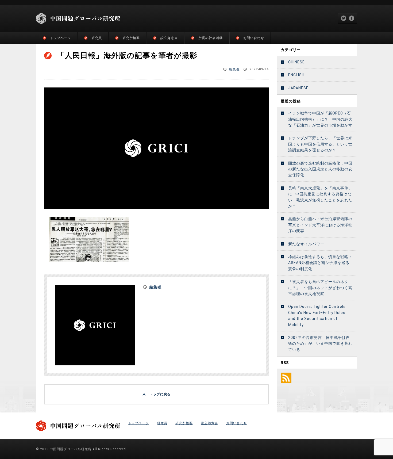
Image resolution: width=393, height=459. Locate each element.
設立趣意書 (169, 38)
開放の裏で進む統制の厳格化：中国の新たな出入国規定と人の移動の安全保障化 (320, 169)
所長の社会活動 (210, 38)
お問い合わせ (253, 38)
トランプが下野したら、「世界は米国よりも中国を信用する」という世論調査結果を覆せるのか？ (320, 144)
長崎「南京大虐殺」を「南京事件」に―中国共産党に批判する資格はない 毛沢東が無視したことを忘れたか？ (320, 197)
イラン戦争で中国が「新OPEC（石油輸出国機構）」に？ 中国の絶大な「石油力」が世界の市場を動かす (320, 119)
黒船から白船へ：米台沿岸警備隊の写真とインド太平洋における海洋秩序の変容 (320, 225)
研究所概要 (131, 38)
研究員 (96, 38)
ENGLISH (296, 75)
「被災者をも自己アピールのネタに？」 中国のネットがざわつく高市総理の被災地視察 (320, 288)
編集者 (234, 69)
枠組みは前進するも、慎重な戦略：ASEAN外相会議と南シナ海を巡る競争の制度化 (320, 263)
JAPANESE (298, 88)
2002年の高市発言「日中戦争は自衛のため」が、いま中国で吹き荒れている (320, 343)
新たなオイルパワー (306, 244)
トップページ (60, 38)
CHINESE (296, 62)
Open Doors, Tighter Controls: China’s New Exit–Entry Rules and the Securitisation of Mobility (317, 315)
